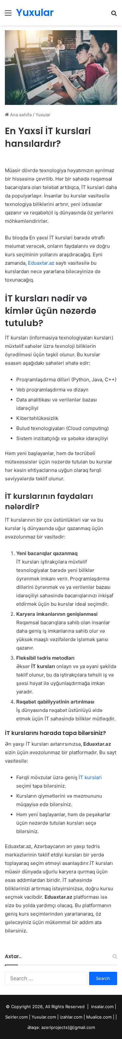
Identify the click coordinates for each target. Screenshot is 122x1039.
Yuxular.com (44, 1017)
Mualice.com (99, 1017)
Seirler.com (16, 1017)
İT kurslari (89, 777)
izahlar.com (71, 1017)
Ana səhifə (20, 114)
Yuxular (42, 114)
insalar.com (102, 1006)
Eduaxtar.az (41, 263)
